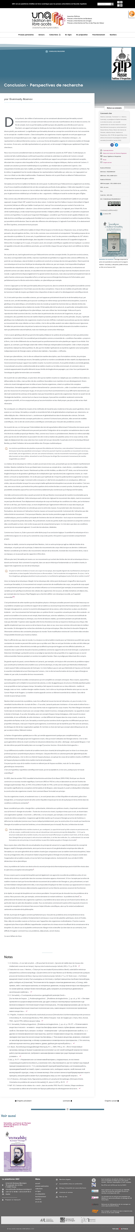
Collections (53, 35)
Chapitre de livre (107, 162)
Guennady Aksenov (21, 99)
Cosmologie (53, 51)
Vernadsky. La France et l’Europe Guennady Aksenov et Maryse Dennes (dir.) (17, 1125)
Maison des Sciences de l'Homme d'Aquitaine (115, 153)
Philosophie (61, 51)
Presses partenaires (26, 35)
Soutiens (113, 35)
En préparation (82, 35)
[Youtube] (121, 5)
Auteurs (41, 35)
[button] (112, 145)
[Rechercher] (112, 4)
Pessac (104, 159)
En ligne (68, 35)
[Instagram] (118, 5)
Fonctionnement (98, 35)
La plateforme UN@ (11, 1179)
